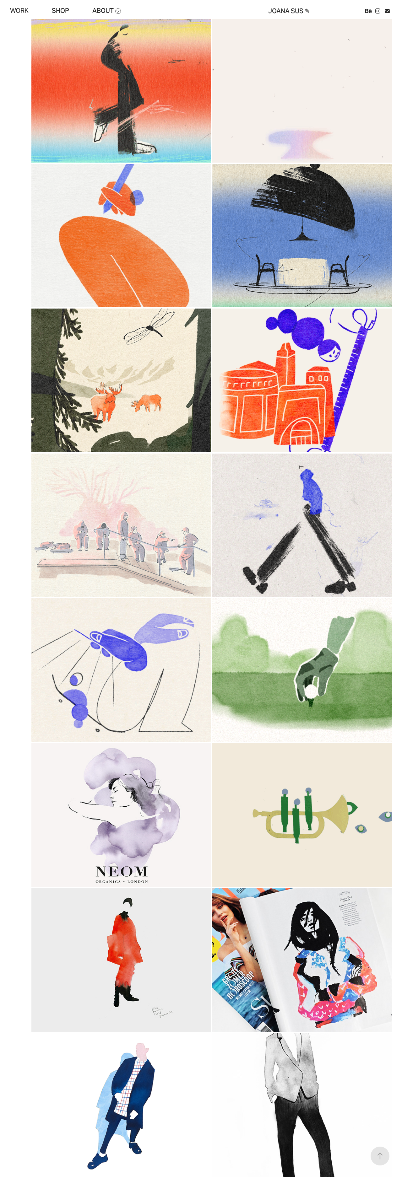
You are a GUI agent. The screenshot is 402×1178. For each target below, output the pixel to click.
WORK (19, 11)
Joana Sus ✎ (289, 11)
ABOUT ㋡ (106, 11)
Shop (60, 11)
